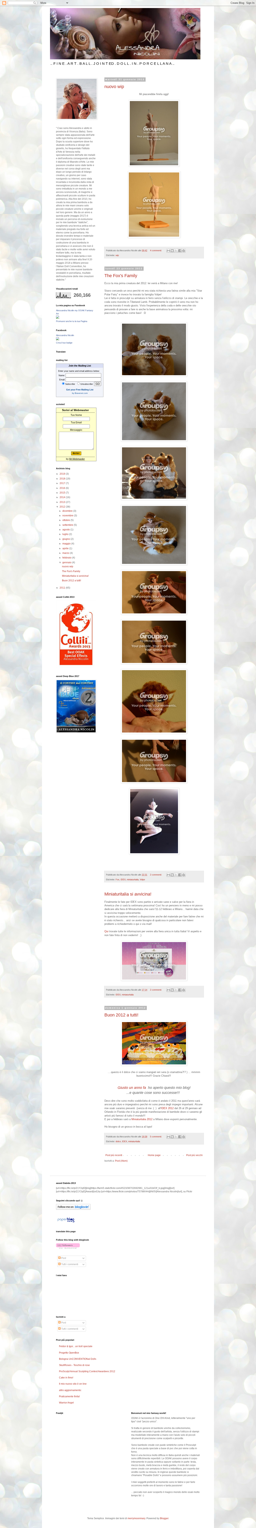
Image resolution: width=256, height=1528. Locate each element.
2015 (63, 492)
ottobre (66, 520)
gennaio (67, 562)
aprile (65, 548)
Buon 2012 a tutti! (121, 1014)
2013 (63, 502)
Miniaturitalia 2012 (141, 1119)
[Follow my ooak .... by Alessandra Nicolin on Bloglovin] (73, 1209)
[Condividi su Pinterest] (184, 251)
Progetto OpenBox (69, 1352)
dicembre (67, 511)
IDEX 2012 (167, 1108)
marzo (66, 553)
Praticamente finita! (69, 1396)
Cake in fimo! (66, 1377)
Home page (154, 1155)
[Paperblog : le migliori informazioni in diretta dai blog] (66, 1222)
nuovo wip (114, 86)
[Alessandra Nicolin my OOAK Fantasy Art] (57, 317)
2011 (63, 587)
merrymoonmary (136, 1518)
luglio (65, 534)
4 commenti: (156, 250)
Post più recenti (113, 1155)
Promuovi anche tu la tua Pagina (71, 321)
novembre (68, 515)
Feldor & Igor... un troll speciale (75, 1346)
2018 (63, 478)
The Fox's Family (120, 275)
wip (117, 255)
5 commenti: (156, 1136)
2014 (63, 497)
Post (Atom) (121, 1160)
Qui (106, 931)
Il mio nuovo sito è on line (73, 1383)
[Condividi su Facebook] (180, 251)
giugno (66, 539)
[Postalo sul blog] (172, 251)
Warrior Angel (66, 1402)
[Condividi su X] (176, 251)
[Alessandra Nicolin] (57, 339)
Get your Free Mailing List (79, 389)
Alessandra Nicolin (65, 335)
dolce (118, 1141)
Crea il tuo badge (64, 342)
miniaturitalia (133, 879)
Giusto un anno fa (132, 1088)
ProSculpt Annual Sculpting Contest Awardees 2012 (87, 1371)
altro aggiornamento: (70, 1390)
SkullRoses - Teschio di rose (74, 1365)
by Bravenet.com (80, 393)
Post (63, 1258)
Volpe (142, 879)
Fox (117, 879)
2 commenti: (156, 874)
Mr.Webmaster (77, 459)
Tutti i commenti (69, 1264)
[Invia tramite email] (168, 251)
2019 (63, 473)
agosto (66, 529)
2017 (63, 483)
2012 (63, 506)
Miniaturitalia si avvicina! (127, 894)
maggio (66, 543)
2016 (63, 488)
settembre (68, 525)
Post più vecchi (194, 1155)
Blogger (164, 1518)
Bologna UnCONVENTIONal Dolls (77, 1359)
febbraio (67, 557)
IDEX (123, 879)
